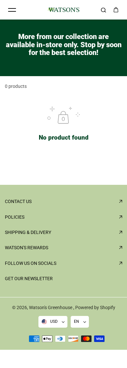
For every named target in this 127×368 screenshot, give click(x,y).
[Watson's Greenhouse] (63, 10)
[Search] (103, 10)
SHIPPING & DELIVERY (28, 232)
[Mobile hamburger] (12, 10)
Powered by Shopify (95, 307)
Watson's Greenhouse (51, 307)
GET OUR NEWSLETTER (29, 278)
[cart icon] (116, 10)
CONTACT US (18, 201)
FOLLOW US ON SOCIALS (30, 263)
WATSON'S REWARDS (26, 247)
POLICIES (14, 217)
